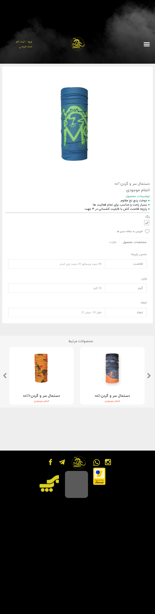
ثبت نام (20, 42)
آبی (146, 222)
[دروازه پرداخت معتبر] (99, 484)
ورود (29, 42)
